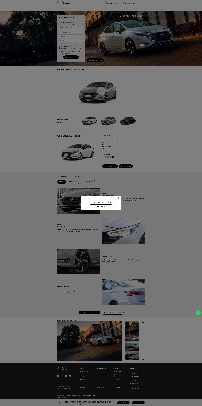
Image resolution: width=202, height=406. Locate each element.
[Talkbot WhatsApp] (198, 312)
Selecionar (100, 206)
